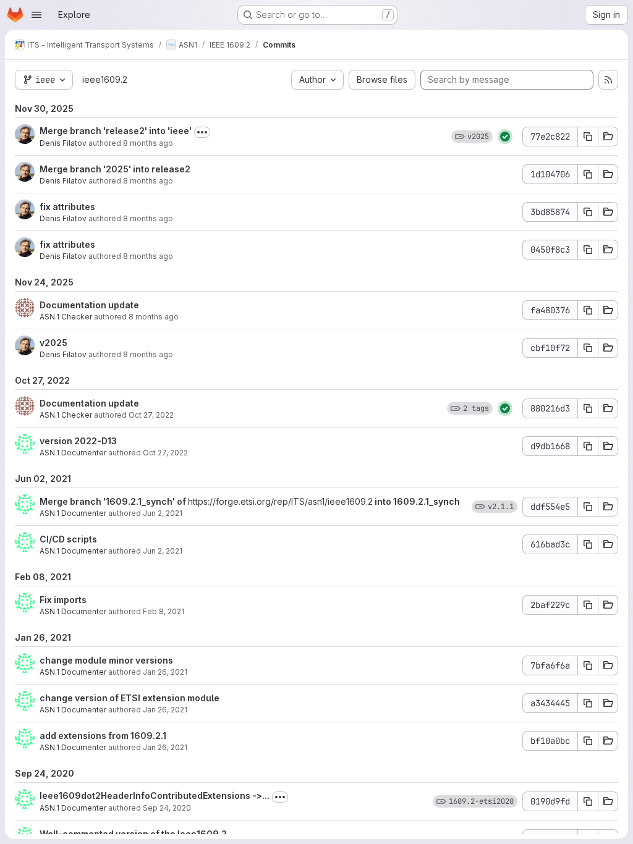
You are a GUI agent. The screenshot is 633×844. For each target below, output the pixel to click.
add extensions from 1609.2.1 (103, 735)
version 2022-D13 (78, 441)
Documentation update (89, 305)
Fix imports (63, 599)
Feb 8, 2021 (163, 611)
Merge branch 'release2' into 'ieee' (116, 130)
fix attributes (67, 206)
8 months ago (148, 143)
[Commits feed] (608, 80)
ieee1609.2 (104, 79)
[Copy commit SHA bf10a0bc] (588, 741)
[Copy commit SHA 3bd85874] (588, 212)
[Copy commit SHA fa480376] (588, 310)
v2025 (53, 342)
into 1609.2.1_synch (416, 501)
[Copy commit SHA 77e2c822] (588, 136)
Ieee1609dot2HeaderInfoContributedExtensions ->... (155, 795)
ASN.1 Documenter (73, 452)
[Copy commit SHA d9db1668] (588, 446)
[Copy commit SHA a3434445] (588, 703)
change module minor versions (106, 660)
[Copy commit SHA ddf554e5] (588, 507)
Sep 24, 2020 (167, 807)
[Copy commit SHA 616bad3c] (588, 544)
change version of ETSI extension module (129, 698)
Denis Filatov (63, 143)
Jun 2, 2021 (162, 513)
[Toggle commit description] (202, 132)
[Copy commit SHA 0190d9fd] (588, 801)
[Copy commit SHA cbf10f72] (588, 348)
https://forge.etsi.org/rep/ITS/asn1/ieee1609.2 (280, 501)
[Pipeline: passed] (505, 136)
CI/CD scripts (68, 539)
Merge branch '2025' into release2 (115, 169)
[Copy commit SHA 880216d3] (588, 408)
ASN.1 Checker (66, 316)
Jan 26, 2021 (165, 672)
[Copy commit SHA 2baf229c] (588, 605)
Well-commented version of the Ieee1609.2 (133, 834)
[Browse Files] (608, 136)
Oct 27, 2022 (151, 415)
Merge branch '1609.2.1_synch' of (114, 501)
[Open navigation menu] (36, 15)
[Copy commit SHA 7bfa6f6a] (588, 665)
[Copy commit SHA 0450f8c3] (588, 250)
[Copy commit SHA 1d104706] (588, 174)
